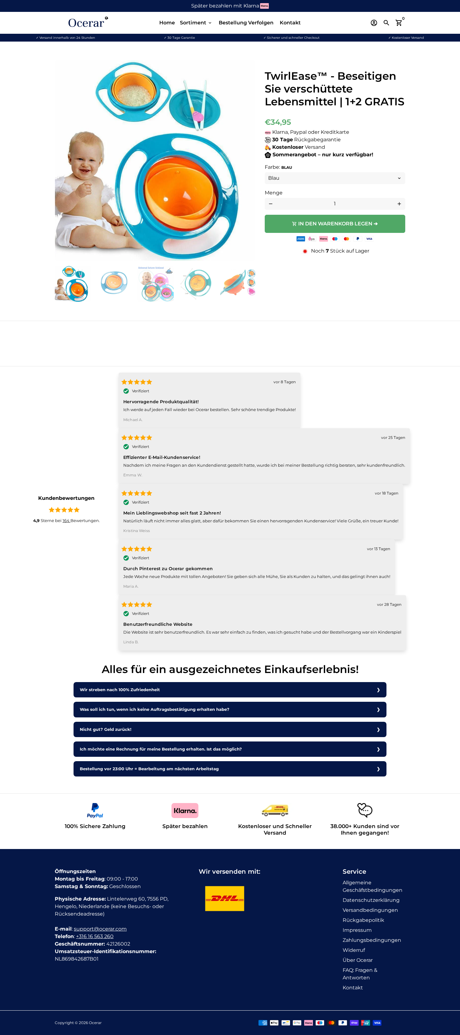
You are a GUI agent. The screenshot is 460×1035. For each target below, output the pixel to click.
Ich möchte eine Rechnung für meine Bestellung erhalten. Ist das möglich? (161, 749)
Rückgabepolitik (363, 920)
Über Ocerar (358, 960)
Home (167, 23)
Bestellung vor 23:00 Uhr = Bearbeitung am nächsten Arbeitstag (149, 768)
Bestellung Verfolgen (246, 23)
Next (247, 161)
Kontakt (290, 23)
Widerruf (354, 950)
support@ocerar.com (100, 929)
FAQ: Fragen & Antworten (360, 974)
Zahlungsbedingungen (372, 940)
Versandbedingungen (370, 910)
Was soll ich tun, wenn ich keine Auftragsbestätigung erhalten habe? (154, 709)
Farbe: (278, 167)
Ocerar (95, 1022)
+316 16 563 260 (95, 936)
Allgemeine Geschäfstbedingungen (372, 886)
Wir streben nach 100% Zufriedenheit (120, 689)
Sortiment (196, 23)
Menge (274, 193)
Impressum (357, 930)
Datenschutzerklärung (371, 900)
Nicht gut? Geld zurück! (105, 729)
